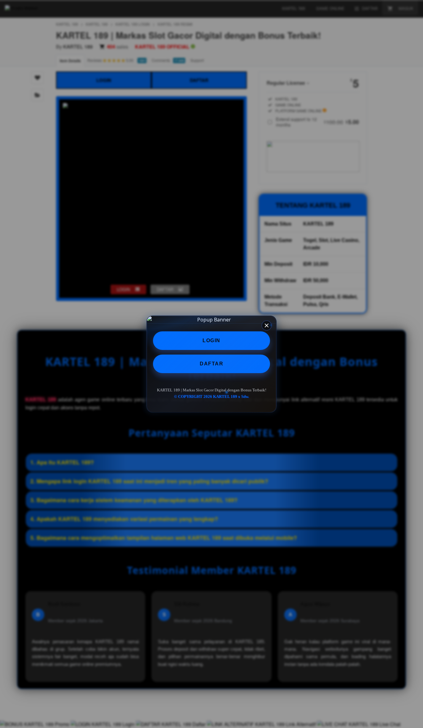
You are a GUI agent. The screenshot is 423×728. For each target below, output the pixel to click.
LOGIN (211, 340)
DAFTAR (211, 363)
